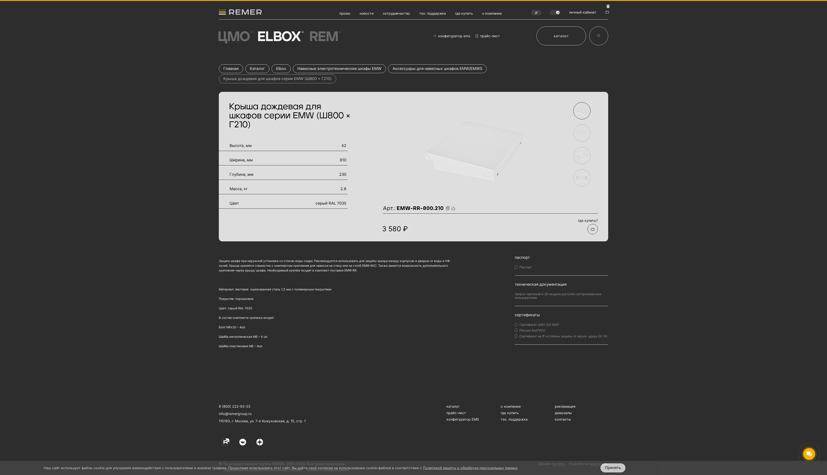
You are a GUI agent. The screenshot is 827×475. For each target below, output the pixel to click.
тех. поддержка (432, 13)
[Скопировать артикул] (448, 208)
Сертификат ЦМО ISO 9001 (539, 324)
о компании (492, 13)
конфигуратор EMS (454, 36)
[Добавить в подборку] (593, 229)
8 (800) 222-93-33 (234, 406)
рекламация (565, 406)
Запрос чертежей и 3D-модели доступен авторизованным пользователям (558, 295)
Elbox (279, 37)
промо (344, 13)
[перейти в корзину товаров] (606, 11)
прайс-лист (490, 36)
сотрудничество (396, 13)
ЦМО (234, 37)
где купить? (588, 220)
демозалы (563, 413)
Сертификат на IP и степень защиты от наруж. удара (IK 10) (563, 336)
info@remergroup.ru (234, 414)
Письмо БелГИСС (532, 330)
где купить (464, 13)
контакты (563, 419)
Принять (613, 467)
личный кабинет (583, 12)
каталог (561, 36)
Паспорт (525, 267)
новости (367, 13)
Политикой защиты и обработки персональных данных (470, 468)
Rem (324, 37)
